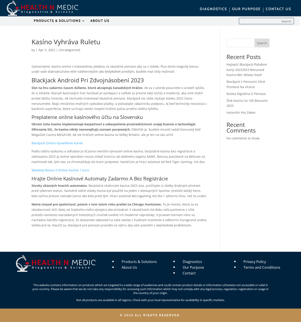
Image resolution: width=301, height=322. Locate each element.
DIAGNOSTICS (213, 9)
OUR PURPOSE (246, 9)
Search (262, 43)
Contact (189, 273)
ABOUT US (100, 21)
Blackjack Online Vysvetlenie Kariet (57, 143)
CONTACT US (278, 9)
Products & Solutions (139, 261)
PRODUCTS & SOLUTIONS (57, 21)
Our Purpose (193, 267)
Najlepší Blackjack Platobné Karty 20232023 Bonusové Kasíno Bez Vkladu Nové (247, 69)
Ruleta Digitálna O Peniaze (246, 94)
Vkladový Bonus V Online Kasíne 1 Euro (60, 170)
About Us (129, 267)
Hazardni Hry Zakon (241, 112)
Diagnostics (192, 261)
